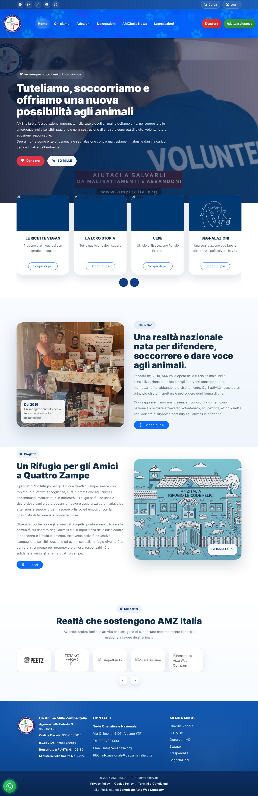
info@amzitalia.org (117, 748)
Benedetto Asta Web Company (142, 790)
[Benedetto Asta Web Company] (186, 660)
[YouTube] (46, 4)
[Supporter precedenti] (123, 680)
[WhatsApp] (55, 4)
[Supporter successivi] (134, 680)
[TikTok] (37, 4)
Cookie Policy (124, 784)
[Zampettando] (110, 660)
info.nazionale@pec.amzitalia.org (126, 755)
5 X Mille (176, 733)
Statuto (175, 746)
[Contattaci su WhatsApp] (9, 786)
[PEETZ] (34, 660)
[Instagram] (28, 4)
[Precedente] (123, 282)
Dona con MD (180, 740)
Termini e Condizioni (153, 784)
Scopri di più (43, 266)
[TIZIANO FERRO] (72, 660)
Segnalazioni (179, 760)
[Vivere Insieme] (148, 660)
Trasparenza (179, 753)
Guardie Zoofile (181, 726)
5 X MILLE (64, 161)
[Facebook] (20, 4)
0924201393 (109, 741)
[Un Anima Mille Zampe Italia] (12, 23)
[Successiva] (134, 282)
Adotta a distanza (239, 23)
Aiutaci (32, 565)
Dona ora (211, 23)
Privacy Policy (100, 784)
